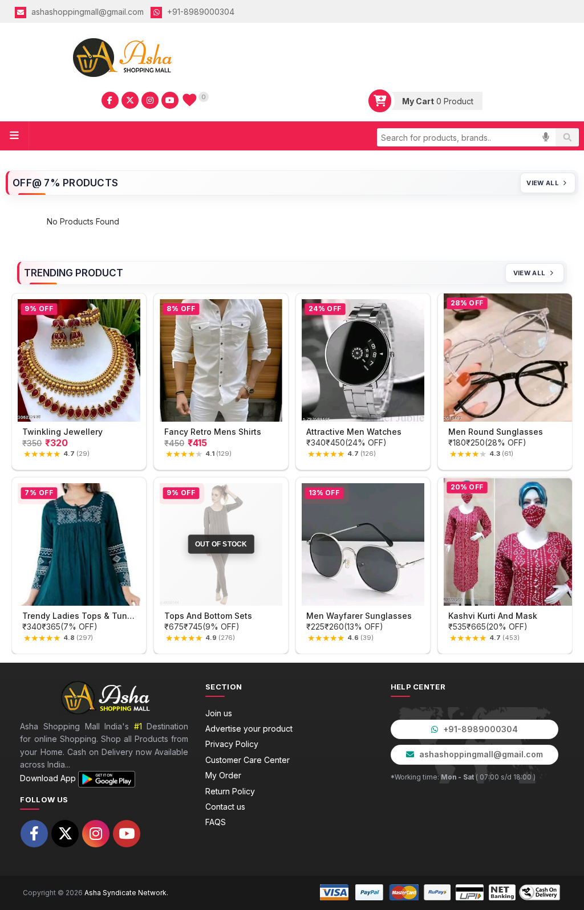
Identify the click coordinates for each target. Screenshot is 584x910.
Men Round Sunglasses (495, 431)
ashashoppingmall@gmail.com (86, 12)
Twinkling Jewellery (62, 431)
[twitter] (130, 100)
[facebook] (110, 100)
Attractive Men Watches (354, 431)
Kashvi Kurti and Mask (492, 616)
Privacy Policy (231, 744)
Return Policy (230, 791)
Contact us (225, 806)
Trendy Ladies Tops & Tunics (79, 616)
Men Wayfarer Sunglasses (359, 616)
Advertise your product (249, 728)
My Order (223, 775)
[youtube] (170, 100)
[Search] (566, 137)
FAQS (215, 822)
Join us (218, 713)
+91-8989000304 (199, 12)
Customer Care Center (247, 760)
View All (542, 183)
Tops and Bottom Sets (208, 616)
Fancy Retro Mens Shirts (212, 431)
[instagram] (150, 100)
